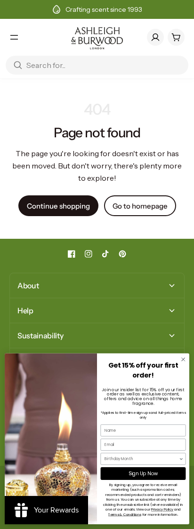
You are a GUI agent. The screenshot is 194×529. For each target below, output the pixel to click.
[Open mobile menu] (14, 37)
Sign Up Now (143, 473)
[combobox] (142, 458)
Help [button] (25, 310)
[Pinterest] (122, 254)
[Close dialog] (183, 359)
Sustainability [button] (40, 335)
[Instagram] (88, 254)
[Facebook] (71, 254)
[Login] (155, 37)
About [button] (28, 285)
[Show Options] (181, 458)
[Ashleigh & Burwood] (97, 37)
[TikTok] (105, 254)
